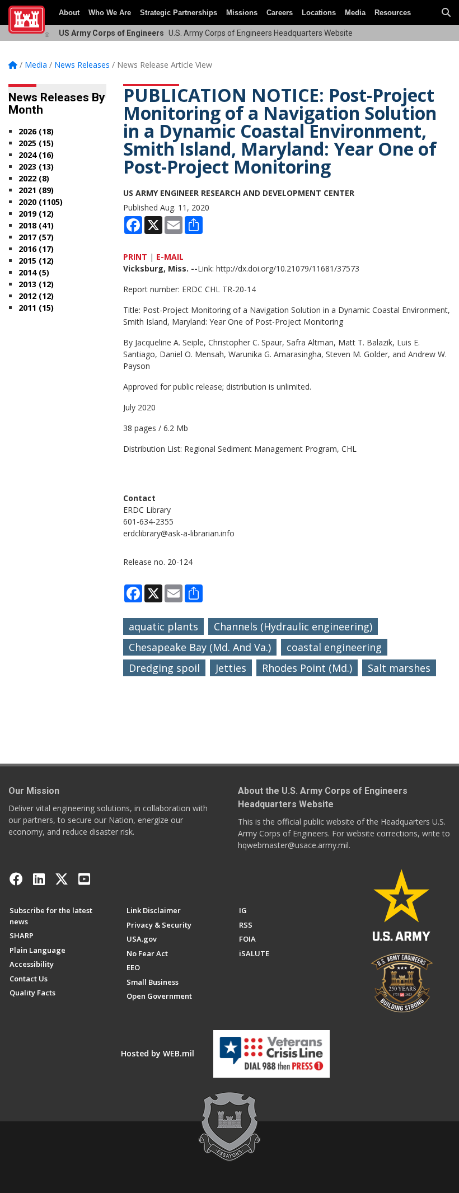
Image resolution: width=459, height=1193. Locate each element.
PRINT (135, 256)
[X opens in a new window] (61, 879)
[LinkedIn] (39, 879)
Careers (279, 12)
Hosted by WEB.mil (157, 1053)
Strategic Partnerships (178, 12)
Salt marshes (399, 668)
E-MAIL (170, 256)
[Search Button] (446, 13)
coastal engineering (334, 647)
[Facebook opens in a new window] (16, 879)
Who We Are (109, 12)
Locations (319, 12)
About (69, 12)
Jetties (231, 668)
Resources (392, 12)
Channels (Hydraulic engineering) (293, 626)
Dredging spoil (164, 668)
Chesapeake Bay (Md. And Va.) (200, 647)
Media (355, 12)
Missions (241, 12)
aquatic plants (163, 626)
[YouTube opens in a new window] (84, 879)
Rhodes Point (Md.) (307, 668)
